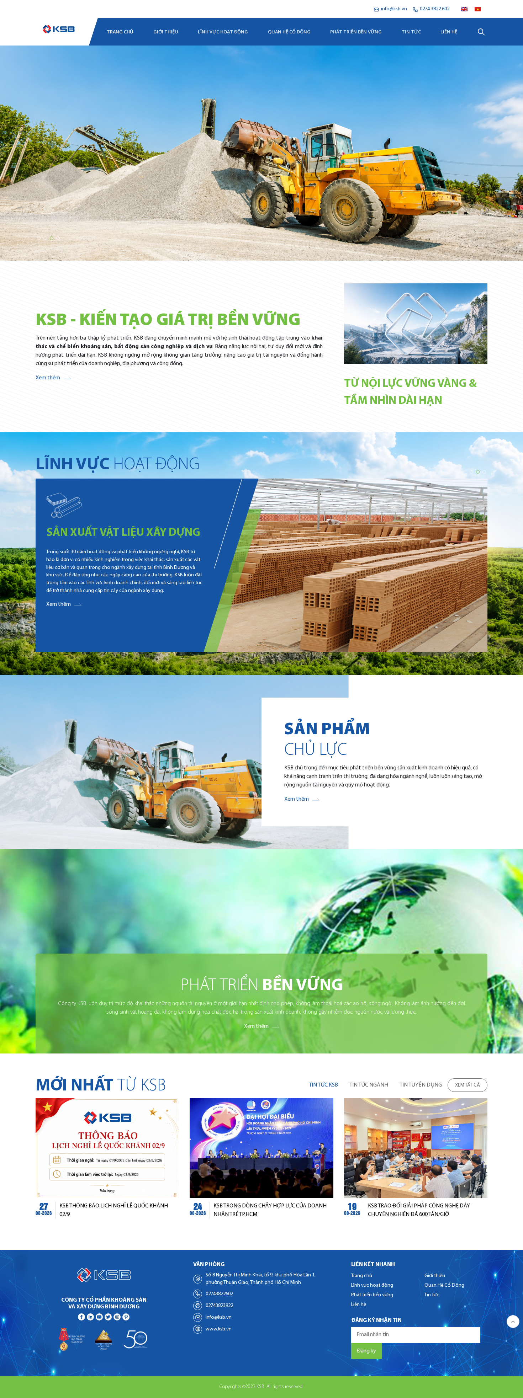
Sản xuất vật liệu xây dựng (123, 533)
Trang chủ (120, 31)
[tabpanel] (261, 1162)
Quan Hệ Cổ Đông (289, 31)
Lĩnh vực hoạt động (223, 31)
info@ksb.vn (219, 1317)
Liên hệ (448, 31)
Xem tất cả (467, 1085)
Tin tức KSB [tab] (323, 1085)
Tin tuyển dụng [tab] (421, 1085)
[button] (39, 238)
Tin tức (411, 31)
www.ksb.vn (219, 1329)
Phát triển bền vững (356, 31)
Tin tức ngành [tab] (368, 1085)
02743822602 (219, 1294)
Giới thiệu (165, 31)
